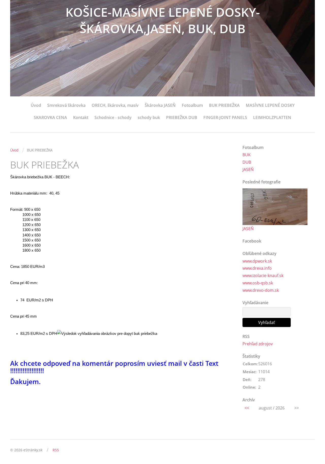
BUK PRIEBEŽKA (224, 105)
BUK (246, 155)
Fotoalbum (192, 105)
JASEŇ (248, 169)
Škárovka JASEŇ (160, 105)
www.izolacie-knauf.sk (262, 275)
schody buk (149, 117)
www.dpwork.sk (257, 261)
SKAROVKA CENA (50, 117)
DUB (246, 162)
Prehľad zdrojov (257, 344)
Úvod (36, 105)
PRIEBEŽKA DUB (181, 117)
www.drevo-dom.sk (260, 290)
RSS (56, 450)
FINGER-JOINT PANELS (225, 117)
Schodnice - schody (113, 117)
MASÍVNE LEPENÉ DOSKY (270, 105)
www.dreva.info (257, 268)
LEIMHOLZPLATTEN (272, 117)
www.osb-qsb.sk (257, 283)
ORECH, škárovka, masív (115, 105)
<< (247, 408)
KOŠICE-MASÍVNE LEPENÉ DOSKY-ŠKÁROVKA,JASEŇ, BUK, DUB (163, 20)
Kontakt (80, 117)
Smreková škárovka (66, 105)
